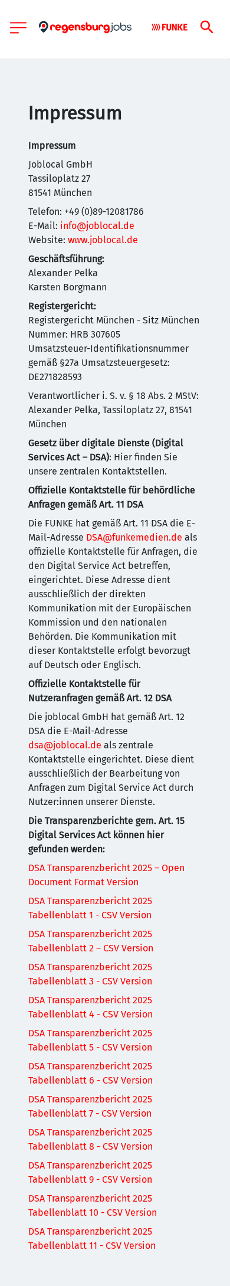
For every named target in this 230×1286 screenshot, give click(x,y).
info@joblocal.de (97, 225)
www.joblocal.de (103, 240)
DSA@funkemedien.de (134, 537)
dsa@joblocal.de (64, 745)
